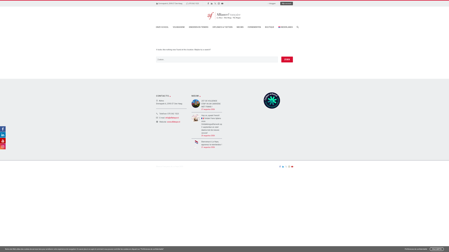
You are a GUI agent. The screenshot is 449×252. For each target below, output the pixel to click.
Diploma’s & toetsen (222, 27)
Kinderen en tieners (198, 27)
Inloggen (272, 3)
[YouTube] (222, 3)
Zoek (287, 59)
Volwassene (179, 27)
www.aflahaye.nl (173, 122)
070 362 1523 (194, 3)
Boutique (269, 27)
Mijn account (286, 3)
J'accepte (437, 249)
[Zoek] (297, 27)
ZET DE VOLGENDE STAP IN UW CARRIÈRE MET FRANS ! (211, 104)
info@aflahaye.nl (172, 118)
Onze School (162, 27)
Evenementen (254, 27)
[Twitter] (215, 3)
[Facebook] (208, 3)
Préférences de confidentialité (416, 249)
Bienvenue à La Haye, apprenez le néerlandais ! (211, 143)
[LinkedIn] (212, 3)
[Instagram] (219, 3)
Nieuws (240, 27)
